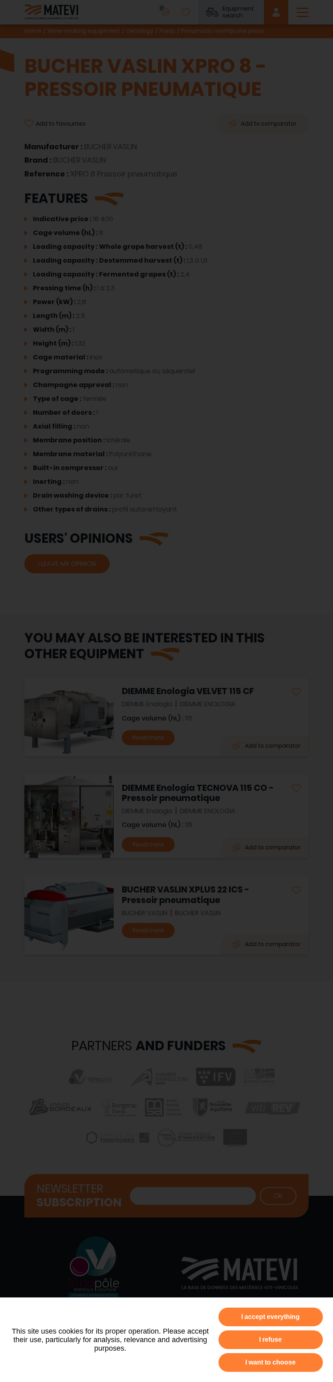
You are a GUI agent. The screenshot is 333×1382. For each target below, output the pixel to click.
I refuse (270, 1339)
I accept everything (270, 1316)
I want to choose (270, 1362)
